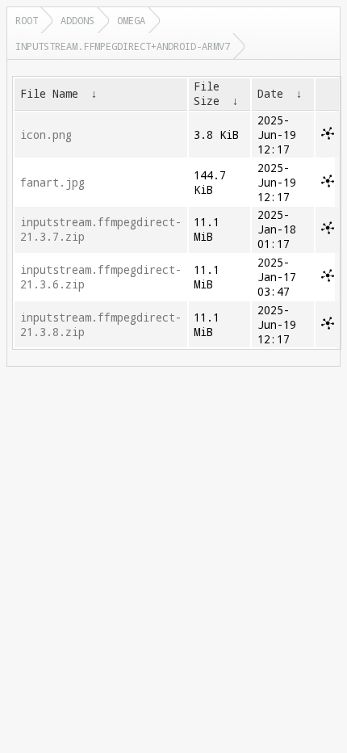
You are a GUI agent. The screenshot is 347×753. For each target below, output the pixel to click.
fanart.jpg (52, 182)
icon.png (46, 135)
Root (26, 20)
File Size (206, 93)
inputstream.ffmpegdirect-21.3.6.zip (101, 277)
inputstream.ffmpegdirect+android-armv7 (122, 46)
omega (131, 20)
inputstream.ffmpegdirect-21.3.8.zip (101, 324)
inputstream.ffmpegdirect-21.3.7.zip (101, 229)
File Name (49, 93)
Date (270, 93)
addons (77, 20)
